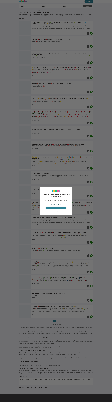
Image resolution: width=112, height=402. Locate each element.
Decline (56, 211)
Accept (56, 207)
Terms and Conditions (56, 204)
